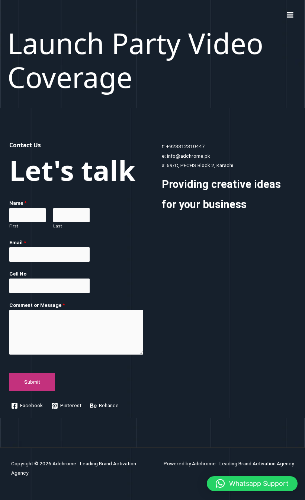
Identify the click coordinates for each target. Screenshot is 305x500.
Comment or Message (37, 305)
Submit (32, 382)
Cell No (17, 274)
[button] (252, 483)
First (13, 226)
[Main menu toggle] (290, 14)
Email (17, 242)
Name (17, 203)
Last (57, 226)
